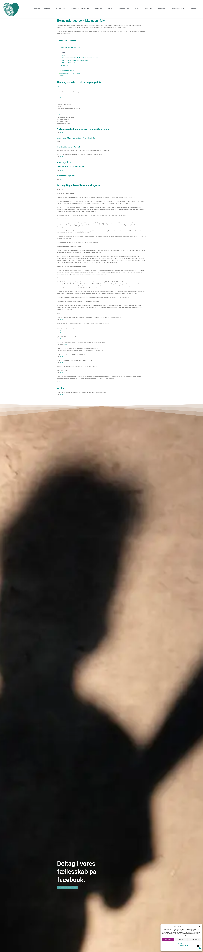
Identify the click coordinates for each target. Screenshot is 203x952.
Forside (37, 9)
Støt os (47, 9)
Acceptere (168, 939)
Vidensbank (98, 9)
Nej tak (181, 939)
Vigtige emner (124, 9)
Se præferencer (194, 939)
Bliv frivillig (60, 9)
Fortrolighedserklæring (183, 945)
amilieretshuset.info (63, 382)
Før (63, 50)
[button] (200, 926)
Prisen (137, 9)
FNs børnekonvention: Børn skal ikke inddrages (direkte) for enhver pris (80, 57)
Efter (63, 55)
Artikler (62, 75)
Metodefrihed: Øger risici (68, 70)
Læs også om (64, 65)
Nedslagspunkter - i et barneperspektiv (70, 47)
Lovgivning (148, 9)
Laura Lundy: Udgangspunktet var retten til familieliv (75, 60)
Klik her (61, 132)
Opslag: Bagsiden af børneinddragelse (70, 73)
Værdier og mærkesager (80, 9)
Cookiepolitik (181, 943)
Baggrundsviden (178, 9)
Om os (110, 9)
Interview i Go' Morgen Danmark (70, 63)
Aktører (193, 9)
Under (63, 52)
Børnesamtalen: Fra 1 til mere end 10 (71, 68)
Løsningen (162, 9)
